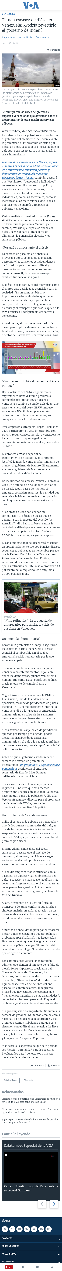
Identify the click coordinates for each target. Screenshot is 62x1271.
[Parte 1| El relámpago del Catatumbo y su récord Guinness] (31, 1167)
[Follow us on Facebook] (5, 1229)
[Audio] (23, 1267)
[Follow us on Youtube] (19, 1229)
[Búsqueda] (52, 1267)
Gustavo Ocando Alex (37, 37)
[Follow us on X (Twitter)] (12, 1229)
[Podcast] (34, 1229)
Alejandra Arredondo (13, 37)
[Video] (37, 1267)
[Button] (53, 50)
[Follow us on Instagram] (48, 1229)
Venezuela (8, 14)
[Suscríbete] (41, 1229)
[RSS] (27, 1229)
